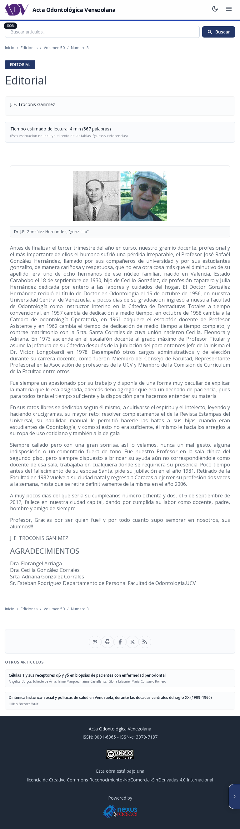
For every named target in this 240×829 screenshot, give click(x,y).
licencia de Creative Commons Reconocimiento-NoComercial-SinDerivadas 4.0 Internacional (120, 780)
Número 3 (80, 47)
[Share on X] (132, 642)
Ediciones (29, 47)
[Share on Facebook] (120, 642)
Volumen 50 (54, 47)
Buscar (218, 31)
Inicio (9, 47)
